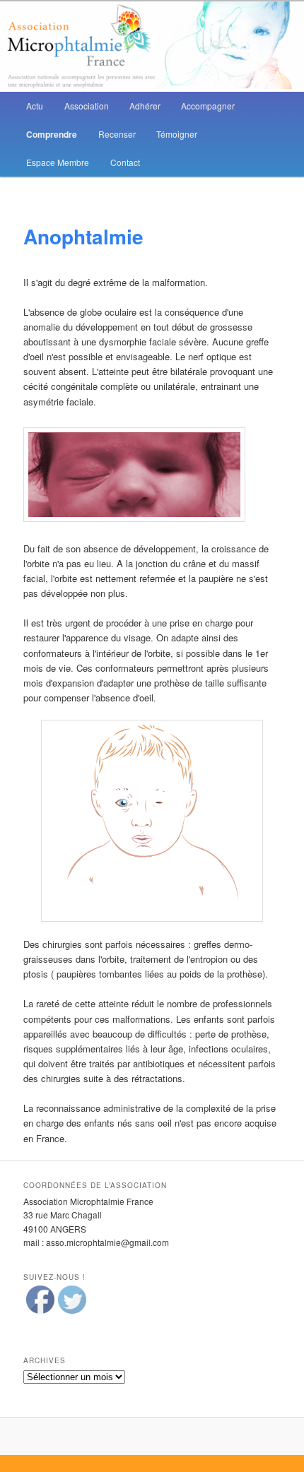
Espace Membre (57, 162)
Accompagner (208, 106)
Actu (34, 106)
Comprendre (51, 134)
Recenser (117, 134)
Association (86, 106)
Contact (125, 162)
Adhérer (144, 106)
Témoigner (176, 134)
